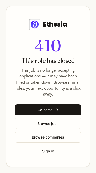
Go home (45, 110)
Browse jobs (48, 123)
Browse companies (48, 137)
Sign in (48, 151)
